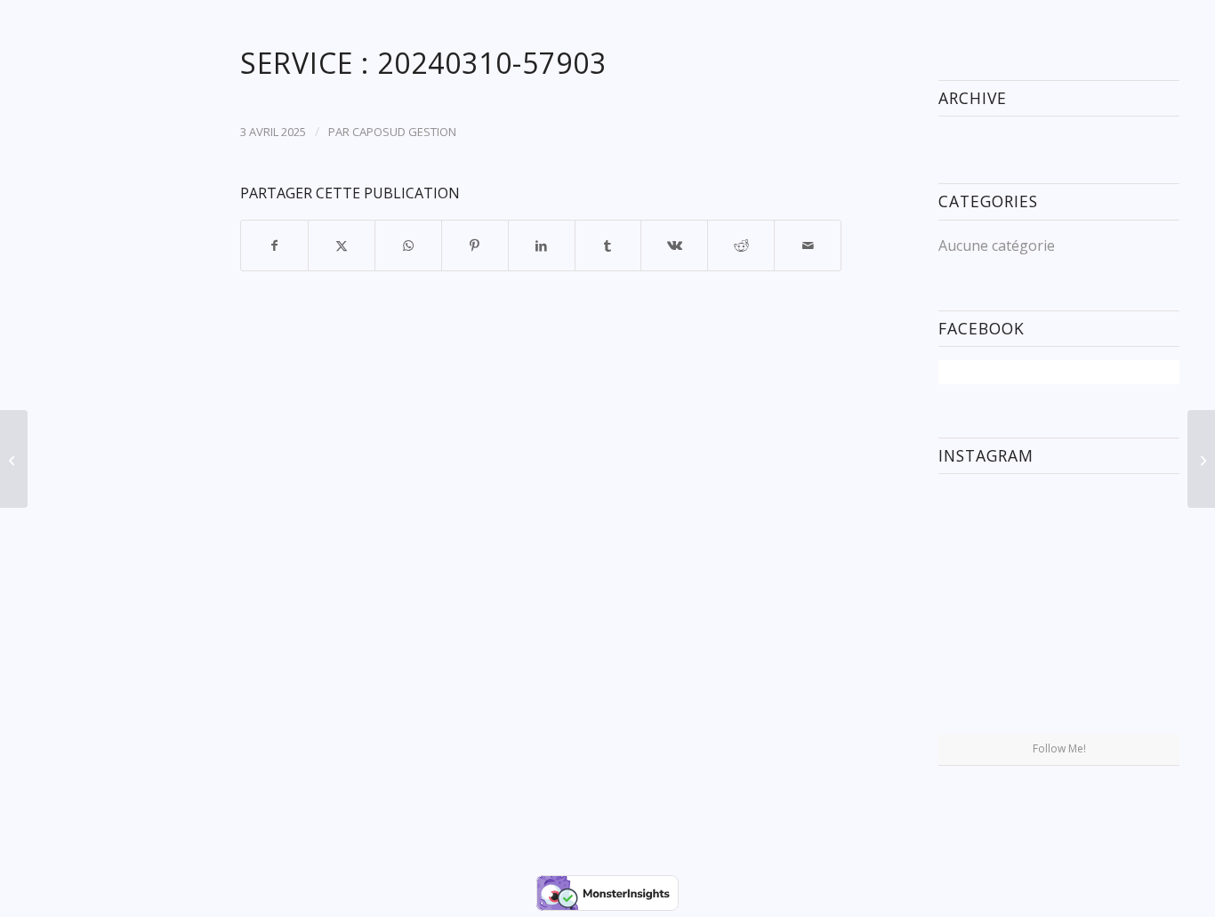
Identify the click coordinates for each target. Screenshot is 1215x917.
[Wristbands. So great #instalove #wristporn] (1140, 609)
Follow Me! (1059, 748)
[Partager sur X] (341, 245)
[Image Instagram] (1140, 526)
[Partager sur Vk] (674, 245)
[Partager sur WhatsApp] (408, 245)
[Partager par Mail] (808, 245)
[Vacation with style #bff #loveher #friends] (1058, 527)
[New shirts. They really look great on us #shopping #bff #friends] (977, 526)
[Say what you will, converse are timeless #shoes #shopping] (1058, 693)
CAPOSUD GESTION (404, 132)
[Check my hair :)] (1140, 692)
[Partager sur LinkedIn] (542, 245)
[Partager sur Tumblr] (608, 245)
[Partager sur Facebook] (274, 245)
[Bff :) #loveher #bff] (977, 609)
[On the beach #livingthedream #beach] (1058, 611)
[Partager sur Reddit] (741, 245)
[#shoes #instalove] (977, 692)
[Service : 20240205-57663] (14, 459)
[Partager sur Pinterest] (475, 245)
